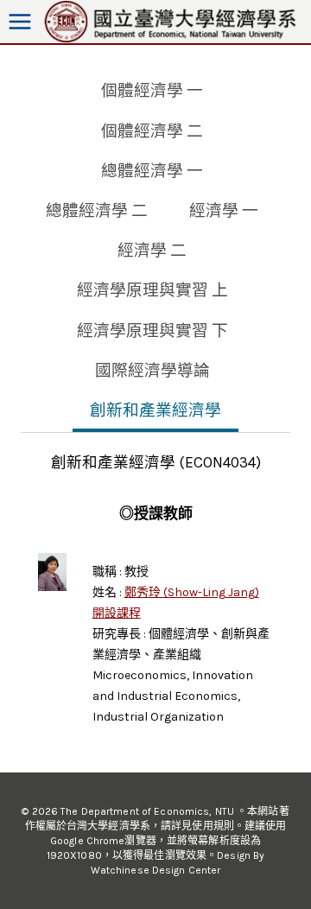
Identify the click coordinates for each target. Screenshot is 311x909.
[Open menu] (20, 22)
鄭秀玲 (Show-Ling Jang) (191, 592)
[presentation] (52, 571)
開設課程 (116, 613)
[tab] (152, 92)
